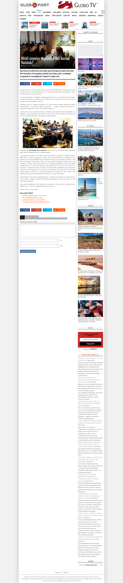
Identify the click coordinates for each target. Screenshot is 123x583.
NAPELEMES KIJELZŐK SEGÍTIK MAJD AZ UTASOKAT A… (95, 24)
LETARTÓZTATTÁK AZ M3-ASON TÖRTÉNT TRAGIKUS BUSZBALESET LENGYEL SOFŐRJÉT (89, 496)
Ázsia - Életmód (34, 216)
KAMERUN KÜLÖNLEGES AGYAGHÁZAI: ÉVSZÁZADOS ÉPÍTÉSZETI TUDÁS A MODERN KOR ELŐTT (90, 228)
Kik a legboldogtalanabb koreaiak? (32, 197)
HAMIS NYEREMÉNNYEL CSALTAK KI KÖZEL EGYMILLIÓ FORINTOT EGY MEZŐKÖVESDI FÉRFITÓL (89, 444)
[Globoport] (34, 5)
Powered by (72, 205)
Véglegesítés (90, 344)
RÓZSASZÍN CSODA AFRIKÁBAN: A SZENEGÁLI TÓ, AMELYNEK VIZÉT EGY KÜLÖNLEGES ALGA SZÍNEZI (90, 272)
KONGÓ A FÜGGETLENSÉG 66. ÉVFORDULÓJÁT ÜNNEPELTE (74, 25)
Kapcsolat (66, 572)
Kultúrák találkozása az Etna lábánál (87, 121)
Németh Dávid (27, 65)
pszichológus (49, 218)
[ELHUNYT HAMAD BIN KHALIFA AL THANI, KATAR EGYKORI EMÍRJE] (89, 285)
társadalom (63, 218)
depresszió (35, 218)
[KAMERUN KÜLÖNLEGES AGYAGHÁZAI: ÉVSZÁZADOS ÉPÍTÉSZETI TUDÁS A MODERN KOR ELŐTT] (91, 217)
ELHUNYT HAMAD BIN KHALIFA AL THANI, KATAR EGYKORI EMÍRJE (90, 296)
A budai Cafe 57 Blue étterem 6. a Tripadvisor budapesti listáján (89, 87)
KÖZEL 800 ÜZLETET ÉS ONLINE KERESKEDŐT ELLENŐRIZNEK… (33, 26)
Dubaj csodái (81, 71)
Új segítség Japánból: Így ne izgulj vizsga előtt (35, 202)
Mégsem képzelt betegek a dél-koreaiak (34, 195)
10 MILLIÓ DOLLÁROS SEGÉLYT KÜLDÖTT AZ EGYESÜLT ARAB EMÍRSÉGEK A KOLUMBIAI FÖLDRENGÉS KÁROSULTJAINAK (89, 149)
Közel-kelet (52, 22)
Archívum (82, 565)
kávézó (42, 218)
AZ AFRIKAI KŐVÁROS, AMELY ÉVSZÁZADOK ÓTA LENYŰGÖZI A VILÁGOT (90, 251)
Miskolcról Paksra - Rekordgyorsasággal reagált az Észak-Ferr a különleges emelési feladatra (90, 515)
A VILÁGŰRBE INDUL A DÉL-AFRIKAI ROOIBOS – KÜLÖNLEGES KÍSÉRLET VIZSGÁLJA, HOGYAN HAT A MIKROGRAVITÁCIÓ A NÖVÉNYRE (90, 320)
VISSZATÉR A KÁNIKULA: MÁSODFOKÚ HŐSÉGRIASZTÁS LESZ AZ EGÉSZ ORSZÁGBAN (90, 459)
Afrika (71, 22)
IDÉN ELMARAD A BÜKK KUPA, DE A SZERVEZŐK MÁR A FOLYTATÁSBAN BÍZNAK (89, 403)
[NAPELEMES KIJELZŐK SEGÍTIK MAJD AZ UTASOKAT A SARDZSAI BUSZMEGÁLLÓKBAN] (85, 25)
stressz (56, 218)
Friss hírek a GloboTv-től (91, 355)
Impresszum (58, 572)
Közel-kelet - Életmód (35, 23)
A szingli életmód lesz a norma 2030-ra (33, 200)
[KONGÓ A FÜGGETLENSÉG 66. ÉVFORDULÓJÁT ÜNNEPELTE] (65, 25)
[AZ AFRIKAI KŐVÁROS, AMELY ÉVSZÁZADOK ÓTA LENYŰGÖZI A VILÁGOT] (91, 241)
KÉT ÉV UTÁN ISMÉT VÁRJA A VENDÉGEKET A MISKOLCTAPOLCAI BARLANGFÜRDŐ (89, 380)
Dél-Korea (28, 218)
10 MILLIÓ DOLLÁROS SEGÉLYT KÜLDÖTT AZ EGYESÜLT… (54, 24)
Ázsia (26, 216)
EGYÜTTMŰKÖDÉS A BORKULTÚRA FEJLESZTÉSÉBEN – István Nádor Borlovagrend (89, 104)
